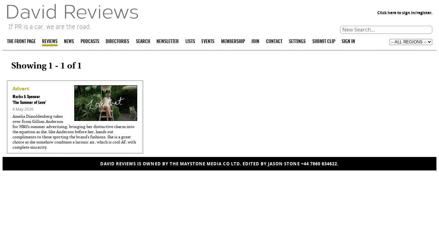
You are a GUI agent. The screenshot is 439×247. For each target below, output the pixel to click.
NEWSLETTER (168, 42)
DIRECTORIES (117, 42)
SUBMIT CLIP (323, 42)
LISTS (190, 42)
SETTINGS (297, 42)
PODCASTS (90, 42)
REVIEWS (50, 42)
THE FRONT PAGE (21, 42)
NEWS (69, 42)
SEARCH (143, 42)
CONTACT (274, 42)
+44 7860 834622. (320, 164)
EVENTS (208, 42)
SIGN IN (348, 42)
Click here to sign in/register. (404, 12)
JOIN (255, 42)
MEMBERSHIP (233, 42)
